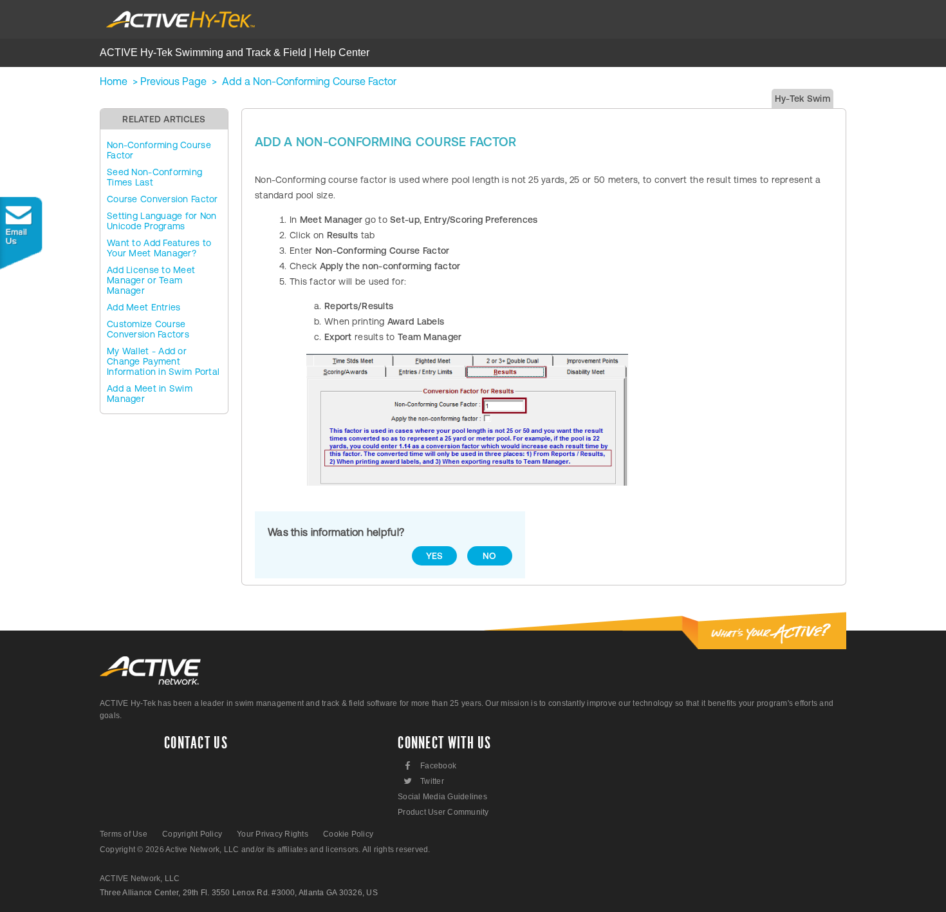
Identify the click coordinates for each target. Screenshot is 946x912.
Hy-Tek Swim (802, 98)
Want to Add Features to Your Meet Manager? (159, 248)
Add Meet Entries (143, 307)
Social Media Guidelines (442, 796)
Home (113, 81)
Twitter (423, 781)
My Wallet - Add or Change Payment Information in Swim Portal (163, 361)
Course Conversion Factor (162, 199)
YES (434, 556)
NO (490, 556)
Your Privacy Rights (272, 834)
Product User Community (443, 812)
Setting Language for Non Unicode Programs (162, 221)
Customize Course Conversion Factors (148, 329)
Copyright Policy (192, 834)
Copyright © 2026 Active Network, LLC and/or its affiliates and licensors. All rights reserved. (265, 849)
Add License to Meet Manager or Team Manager (151, 280)
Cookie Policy (348, 834)
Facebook (431, 765)
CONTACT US (196, 743)
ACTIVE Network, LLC (140, 878)
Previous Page (173, 81)
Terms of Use (123, 834)
